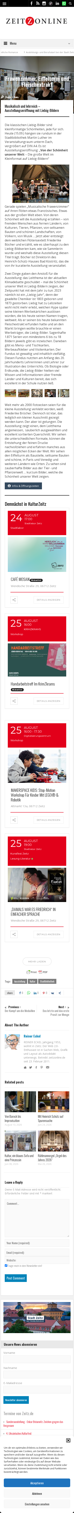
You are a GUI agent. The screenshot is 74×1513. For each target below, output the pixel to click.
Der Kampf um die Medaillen (20, 1009)
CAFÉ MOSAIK (20, 579)
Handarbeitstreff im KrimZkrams (33, 684)
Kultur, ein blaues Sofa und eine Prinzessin (19, 1157)
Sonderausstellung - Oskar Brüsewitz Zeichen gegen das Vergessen (33, 1424)
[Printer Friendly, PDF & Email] (37, 972)
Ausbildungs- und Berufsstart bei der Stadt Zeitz (34, 52)
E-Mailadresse (12, 1383)
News (16, 97)
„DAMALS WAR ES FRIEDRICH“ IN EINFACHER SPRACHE (33, 911)
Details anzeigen (48, 600)
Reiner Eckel (32, 1036)
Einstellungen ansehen (37, 1504)
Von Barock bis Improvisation (13, 1118)
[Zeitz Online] (37, 21)
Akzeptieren (37, 1483)
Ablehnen (37, 1493)
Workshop (16, 634)
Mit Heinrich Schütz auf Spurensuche (50, 1118)
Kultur (32, 981)
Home (8, 97)
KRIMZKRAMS (32, 629)
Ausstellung (19, 981)
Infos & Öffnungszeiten (25, 486)
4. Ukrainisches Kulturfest (18, 1433)
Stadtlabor (17, 527)
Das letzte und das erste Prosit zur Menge (56, 1011)
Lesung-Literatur (20, 858)
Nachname (10, 1368)
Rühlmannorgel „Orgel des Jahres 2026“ (52, 1157)
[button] (68, 1440)
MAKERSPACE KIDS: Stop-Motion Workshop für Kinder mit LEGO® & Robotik (35, 795)
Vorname (9, 1353)
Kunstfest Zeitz (19, 853)
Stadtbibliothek (47, 981)
